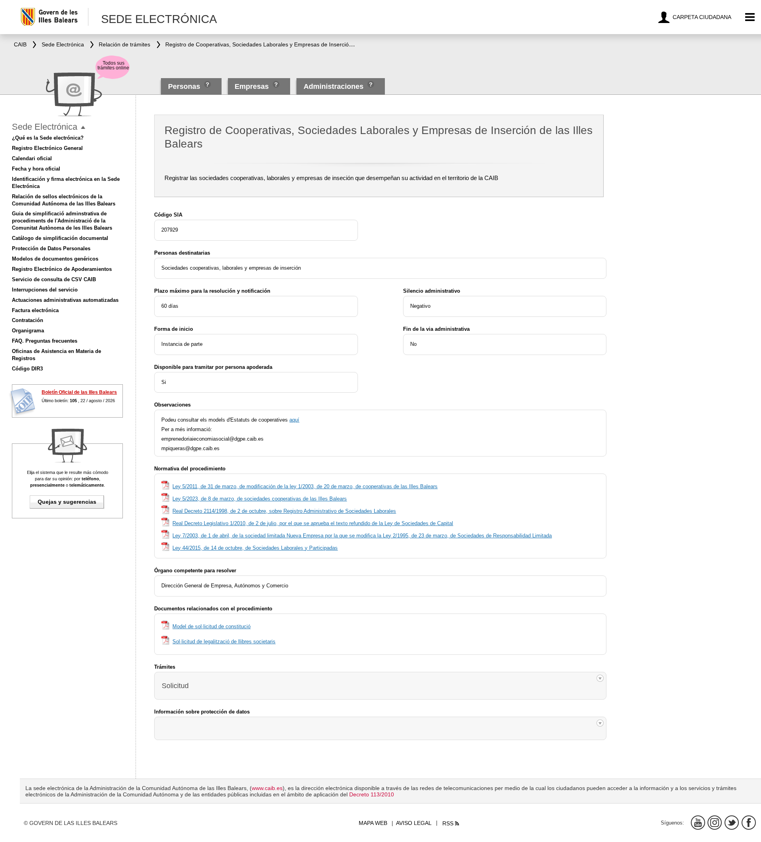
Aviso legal (414, 823)
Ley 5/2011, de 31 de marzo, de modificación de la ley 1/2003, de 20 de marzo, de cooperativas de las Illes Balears (305, 486)
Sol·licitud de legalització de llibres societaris (223, 641)
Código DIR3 (27, 369)
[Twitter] (732, 822)
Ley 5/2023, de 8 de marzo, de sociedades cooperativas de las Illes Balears (259, 499)
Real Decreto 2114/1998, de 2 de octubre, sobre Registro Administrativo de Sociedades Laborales (284, 511)
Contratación (27, 320)
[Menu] (750, 17)
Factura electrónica (35, 310)
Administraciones (333, 86)
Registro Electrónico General (47, 148)
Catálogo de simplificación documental (60, 238)
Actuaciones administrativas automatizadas (65, 300)
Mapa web (373, 823)
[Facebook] (749, 822)
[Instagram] (714, 822)
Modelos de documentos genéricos (55, 259)
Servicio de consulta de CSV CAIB (54, 279)
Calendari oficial (32, 158)
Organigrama (28, 331)
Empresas (252, 86)
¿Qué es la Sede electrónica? (48, 138)
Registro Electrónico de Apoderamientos (62, 269)
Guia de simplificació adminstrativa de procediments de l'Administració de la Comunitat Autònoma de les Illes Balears (62, 221)
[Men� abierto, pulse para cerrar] (83, 127)
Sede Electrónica (44, 127)
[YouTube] (698, 822)
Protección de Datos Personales (51, 248)
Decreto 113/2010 (371, 794)
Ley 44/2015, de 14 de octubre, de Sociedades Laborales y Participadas (255, 548)
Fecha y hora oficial (36, 169)
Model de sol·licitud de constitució (211, 626)
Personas (185, 86)
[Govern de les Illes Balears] (54, 17)
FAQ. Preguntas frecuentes (44, 341)
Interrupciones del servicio (45, 290)
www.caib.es (267, 788)
